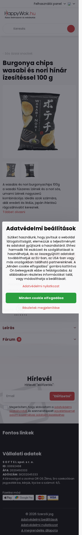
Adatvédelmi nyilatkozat (41, 286)
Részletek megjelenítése (41, 308)
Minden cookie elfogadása (41, 298)
